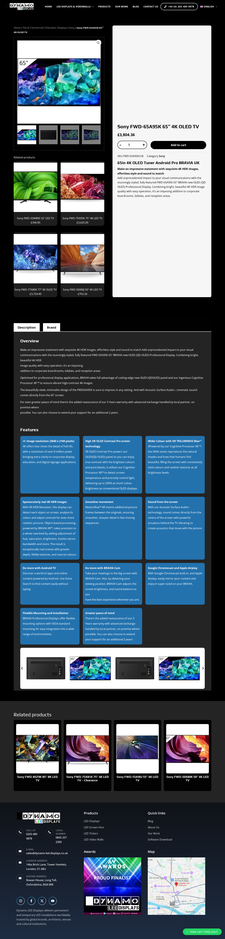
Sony (72, 27)
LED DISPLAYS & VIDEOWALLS (73, 6)
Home (48, 6)
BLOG (136, 6)
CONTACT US (150, 6)
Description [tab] (27, 327)
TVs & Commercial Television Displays (45, 27)
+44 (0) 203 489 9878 (181, 6)
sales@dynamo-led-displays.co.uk (47, 853)
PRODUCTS (104, 6)
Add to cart (178, 145)
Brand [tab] (51, 327)
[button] (92, 6)
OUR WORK (121, 6)
